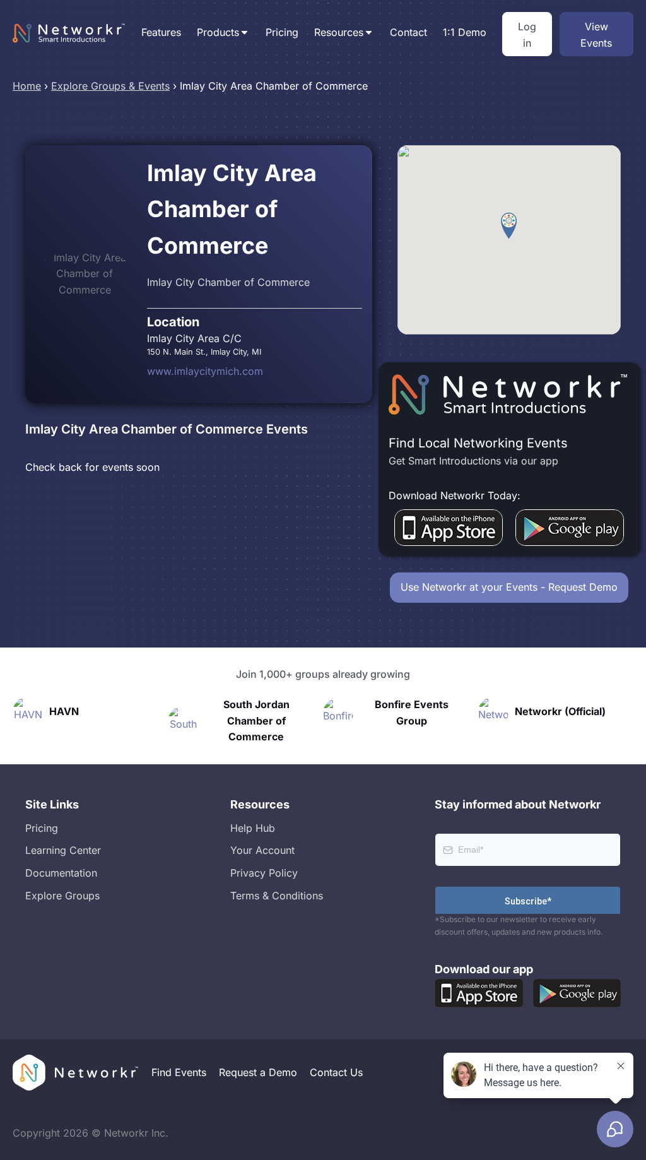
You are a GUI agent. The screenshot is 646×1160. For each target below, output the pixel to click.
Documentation (61, 873)
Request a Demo (258, 1072)
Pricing (282, 32)
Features (161, 32)
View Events (596, 34)
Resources (338, 32)
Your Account (262, 850)
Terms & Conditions (276, 895)
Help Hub (252, 828)
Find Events (178, 1072)
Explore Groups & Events (110, 86)
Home (27, 86)
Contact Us (336, 1072)
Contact (408, 32)
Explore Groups (62, 895)
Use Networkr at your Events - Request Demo (509, 587)
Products (218, 32)
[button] (508, 226)
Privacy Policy (264, 873)
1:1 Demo (464, 32)
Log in (527, 34)
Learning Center (63, 850)
